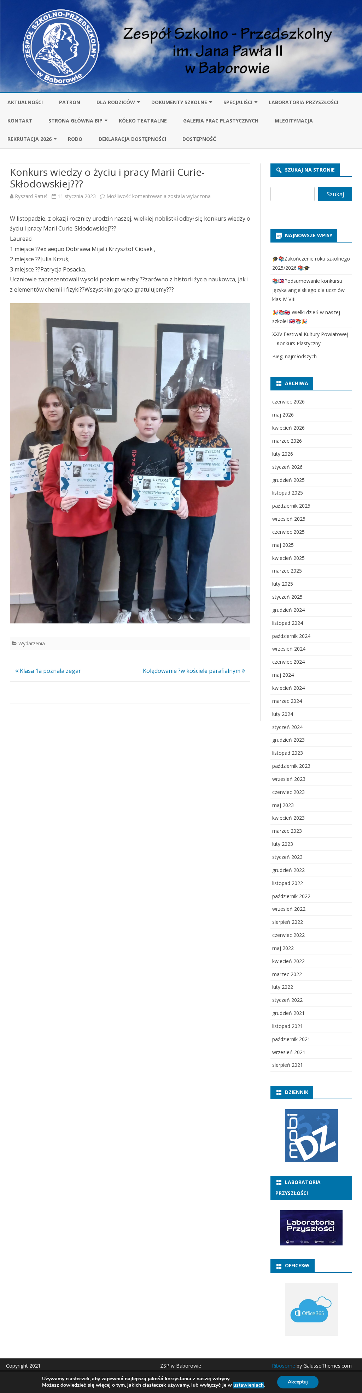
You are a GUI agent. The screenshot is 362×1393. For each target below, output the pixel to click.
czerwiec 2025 (288, 531)
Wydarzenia (31, 643)
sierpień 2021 (287, 1065)
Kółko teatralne (143, 120)
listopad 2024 (287, 623)
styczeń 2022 (287, 1000)
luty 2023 (282, 844)
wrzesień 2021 (288, 1052)
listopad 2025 (287, 492)
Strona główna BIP (75, 120)
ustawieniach (248, 1385)
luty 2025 (282, 583)
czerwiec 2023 (288, 792)
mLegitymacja (294, 120)
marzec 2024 (287, 701)
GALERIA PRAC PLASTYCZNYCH (220, 120)
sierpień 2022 (287, 922)
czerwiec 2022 (288, 935)
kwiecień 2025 (288, 558)
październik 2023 (291, 766)
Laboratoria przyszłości (303, 102)
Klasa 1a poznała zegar (49, 671)
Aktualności (25, 102)
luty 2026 (282, 453)
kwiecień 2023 (288, 817)
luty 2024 (282, 714)
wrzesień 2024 (288, 648)
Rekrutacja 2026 (29, 139)
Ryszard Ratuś (31, 196)
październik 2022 (291, 896)
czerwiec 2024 (288, 661)
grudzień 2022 (288, 870)
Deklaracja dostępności (132, 139)
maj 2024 (283, 674)
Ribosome (283, 1365)
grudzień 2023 (288, 739)
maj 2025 (283, 545)
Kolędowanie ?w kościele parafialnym (192, 671)
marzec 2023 (287, 830)
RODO (75, 139)
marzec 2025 (287, 570)
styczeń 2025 (287, 596)
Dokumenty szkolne (179, 102)
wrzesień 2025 (288, 518)
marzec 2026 (287, 440)
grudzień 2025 (288, 480)
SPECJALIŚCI (237, 102)
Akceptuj (298, 1382)
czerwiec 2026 (288, 401)
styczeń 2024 (287, 727)
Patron (69, 102)
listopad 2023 (287, 752)
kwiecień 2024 (288, 687)
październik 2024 (291, 636)
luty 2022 (282, 987)
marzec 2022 (287, 974)
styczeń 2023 (287, 857)
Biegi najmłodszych (294, 356)
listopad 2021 (287, 1026)
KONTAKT (19, 120)
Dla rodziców (116, 102)
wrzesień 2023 (288, 779)
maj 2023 (283, 805)
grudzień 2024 (288, 609)
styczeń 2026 (287, 467)
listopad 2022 (287, 883)
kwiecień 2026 (288, 427)
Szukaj (335, 194)
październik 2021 (291, 1039)
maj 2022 (283, 948)
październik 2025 (291, 505)
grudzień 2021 (288, 1013)
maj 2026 (283, 414)
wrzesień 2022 (288, 908)
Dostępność (199, 139)
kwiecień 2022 (288, 961)
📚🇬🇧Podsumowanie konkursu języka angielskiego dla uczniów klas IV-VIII (308, 290)
